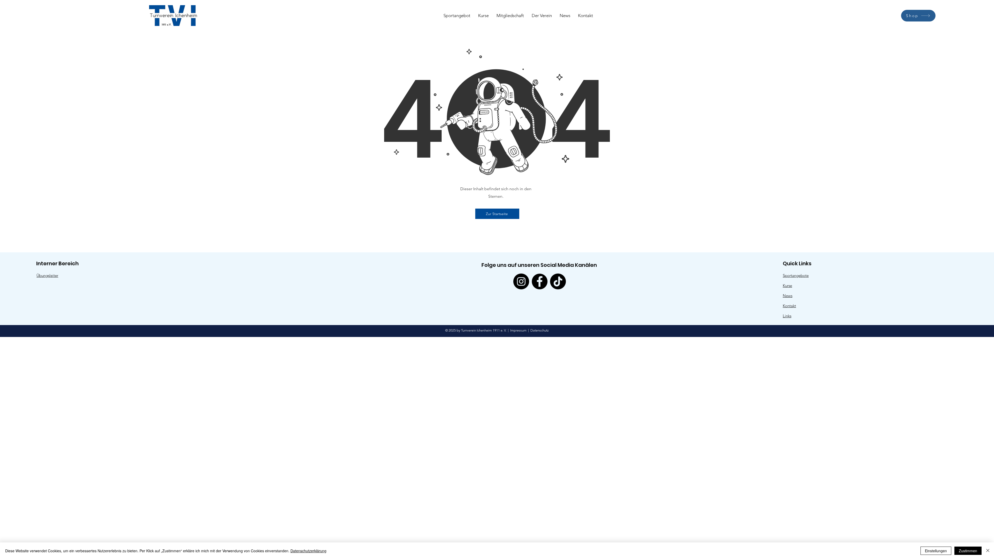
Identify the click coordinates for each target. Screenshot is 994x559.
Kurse (787, 285)
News (787, 295)
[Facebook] (539, 281)
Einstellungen (936, 550)
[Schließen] (988, 551)
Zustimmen (968, 550)
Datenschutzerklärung (308, 550)
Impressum (518, 330)
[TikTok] (558, 281)
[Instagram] (521, 281)
